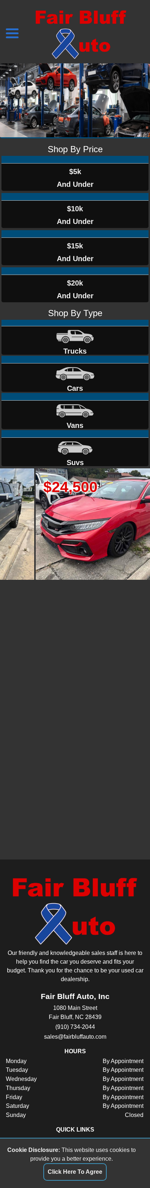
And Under (75, 178)
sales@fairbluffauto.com (75, 1036)
